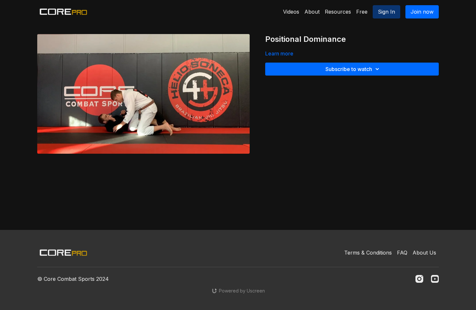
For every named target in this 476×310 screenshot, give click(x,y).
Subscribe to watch (348, 69)
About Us (424, 252)
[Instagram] (419, 279)
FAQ (402, 252)
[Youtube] (435, 279)
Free (362, 11)
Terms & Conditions (368, 252)
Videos (291, 11)
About (312, 11)
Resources (338, 11)
